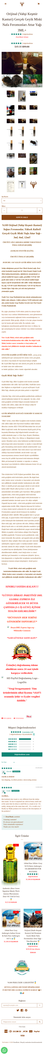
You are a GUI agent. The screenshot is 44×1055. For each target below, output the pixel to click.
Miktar (3, 206)
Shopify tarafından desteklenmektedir (31, 1042)
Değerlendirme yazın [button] (22, 754)
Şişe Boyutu (5, 196)
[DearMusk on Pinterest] (26, 1011)
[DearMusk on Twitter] (18, 1011)
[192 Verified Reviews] (22, 976)
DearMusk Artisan (22, 37)
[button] (16, 34)
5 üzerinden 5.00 (27, 732)
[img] (7, 768)
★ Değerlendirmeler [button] (42, 529)
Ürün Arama (22, 1026)
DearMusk (16, 1042)
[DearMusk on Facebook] (22, 1011)
